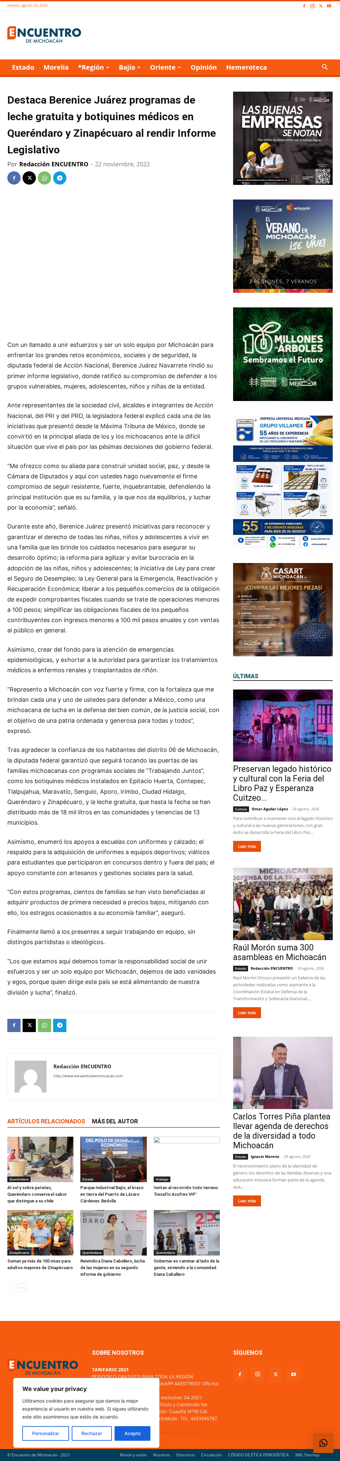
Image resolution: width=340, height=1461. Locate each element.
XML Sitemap (307, 1455)
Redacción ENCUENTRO (53, 164)
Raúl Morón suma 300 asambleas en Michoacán (279, 952)
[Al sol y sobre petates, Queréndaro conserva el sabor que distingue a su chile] (40, 1159)
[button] (325, 68)
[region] (86, 1413)
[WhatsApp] (44, 178)
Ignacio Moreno (265, 1156)
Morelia (56, 67)
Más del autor (115, 1121)
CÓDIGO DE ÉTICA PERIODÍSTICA (258, 1455)
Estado (23, 67)
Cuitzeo (241, 809)
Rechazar (91, 1433)
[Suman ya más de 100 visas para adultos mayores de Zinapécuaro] (40, 1233)
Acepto (132, 1433)
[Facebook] (304, 6)
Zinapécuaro (19, 1252)
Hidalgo (162, 1179)
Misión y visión (133, 1455)
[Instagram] (312, 6)
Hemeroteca (246, 67)
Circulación (211, 1455)
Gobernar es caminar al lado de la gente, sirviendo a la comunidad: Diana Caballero (186, 1267)
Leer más (247, 846)
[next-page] (22, 1287)
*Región (91, 67)
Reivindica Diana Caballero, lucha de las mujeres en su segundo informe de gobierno (112, 1267)
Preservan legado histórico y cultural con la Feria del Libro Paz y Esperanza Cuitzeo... (282, 783)
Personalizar (45, 1433)
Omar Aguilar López (270, 808)
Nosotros (161, 1455)
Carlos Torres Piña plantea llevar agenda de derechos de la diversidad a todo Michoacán (281, 1131)
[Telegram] (59, 178)
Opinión (204, 67)
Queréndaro (19, 1179)
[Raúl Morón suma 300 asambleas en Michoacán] (283, 904)
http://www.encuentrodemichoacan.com (88, 1076)
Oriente (163, 67)
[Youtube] (329, 6)
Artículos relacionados (46, 1121)
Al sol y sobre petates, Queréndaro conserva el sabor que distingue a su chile (37, 1194)
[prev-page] (11, 1287)
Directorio (185, 1455)
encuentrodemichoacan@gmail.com (162, 1432)
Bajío (127, 67)
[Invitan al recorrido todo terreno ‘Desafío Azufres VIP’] (187, 1159)
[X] (320, 6)
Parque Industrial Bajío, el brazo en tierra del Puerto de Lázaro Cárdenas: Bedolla (111, 1194)
